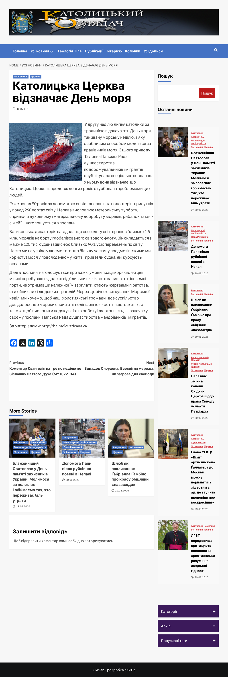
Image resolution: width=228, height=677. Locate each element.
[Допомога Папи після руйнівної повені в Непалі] (173, 236)
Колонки (132, 51)
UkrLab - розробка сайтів (114, 670)
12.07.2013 (23, 109)
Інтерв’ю (114, 51)
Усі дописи (153, 51)
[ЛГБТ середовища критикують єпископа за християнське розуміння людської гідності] (173, 535)
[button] (188, 611)
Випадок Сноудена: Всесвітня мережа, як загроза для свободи (119, 368)
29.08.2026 (23, 506)
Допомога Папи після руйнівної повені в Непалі (76, 468)
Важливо (210, 525)
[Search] (216, 50)
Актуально (20, 442)
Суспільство (198, 442)
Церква (35, 76)
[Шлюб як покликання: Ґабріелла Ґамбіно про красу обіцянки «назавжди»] (131, 438)
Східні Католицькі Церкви (201, 365)
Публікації (94, 51)
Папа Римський (72, 447)
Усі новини (40, 51)
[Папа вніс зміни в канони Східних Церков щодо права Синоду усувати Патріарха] (173, 363)
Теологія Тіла (69, 51)
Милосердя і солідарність (30, 447)
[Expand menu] (51, 52)
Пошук (165, 76)
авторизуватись (99, 541)
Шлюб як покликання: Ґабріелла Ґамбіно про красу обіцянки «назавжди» (130, 474)
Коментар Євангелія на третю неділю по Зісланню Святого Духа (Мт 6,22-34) (45, 368)
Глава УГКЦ (38, 442)
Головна (20, 51)
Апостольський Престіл (200, 358)
